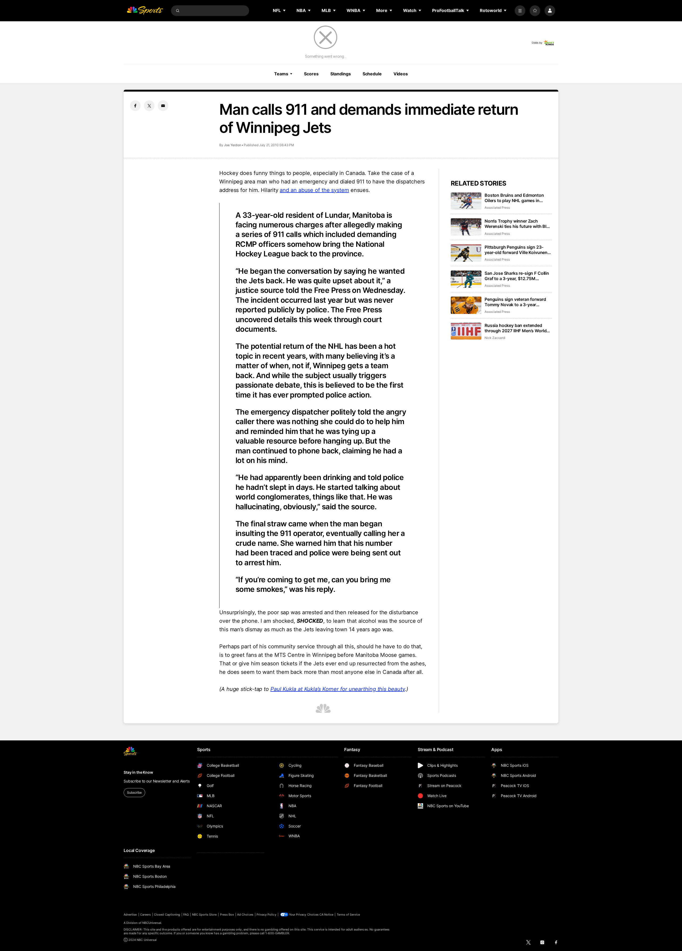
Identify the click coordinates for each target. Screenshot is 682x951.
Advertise (130, 914)
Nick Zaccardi (495, 338)
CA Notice (326, 914)
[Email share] (163, 105)
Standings (340, 73)
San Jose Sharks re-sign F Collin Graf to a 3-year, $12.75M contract (517, 275)
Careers (145, 914)
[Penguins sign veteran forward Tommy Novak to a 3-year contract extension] (466, 305)
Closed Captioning (167, 914)
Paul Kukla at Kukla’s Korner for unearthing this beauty (337, 689)
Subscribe (134, 792)
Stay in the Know (138, 772)
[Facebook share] (135, 105)
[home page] (145, 11)
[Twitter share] (149, 105)
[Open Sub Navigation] (284, 10)
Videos (400, 73)
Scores (311, 73)
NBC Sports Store (204, 914)
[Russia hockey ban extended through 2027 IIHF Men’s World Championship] (466, 331)
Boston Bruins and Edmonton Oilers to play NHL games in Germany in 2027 (514, 197)
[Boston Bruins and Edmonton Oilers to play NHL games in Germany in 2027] (466, 201)
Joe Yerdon (232, 145)
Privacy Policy (266, 914)
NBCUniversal (151, 923)
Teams (281, 73)
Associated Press (497, 208)
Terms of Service (348, 914)
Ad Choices (245, 914)
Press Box (227, 914)
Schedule (372, 73)
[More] (520, 10)
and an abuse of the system (314, 190)
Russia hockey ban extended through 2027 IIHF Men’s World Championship (515, 328)
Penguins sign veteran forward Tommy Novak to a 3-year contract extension (515, 302)
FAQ (186, 914)
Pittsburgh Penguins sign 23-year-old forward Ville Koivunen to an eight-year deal (516, 249)
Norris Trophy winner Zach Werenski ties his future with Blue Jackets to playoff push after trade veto (518, 223)
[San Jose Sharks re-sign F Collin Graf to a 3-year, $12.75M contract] (466, 279)
